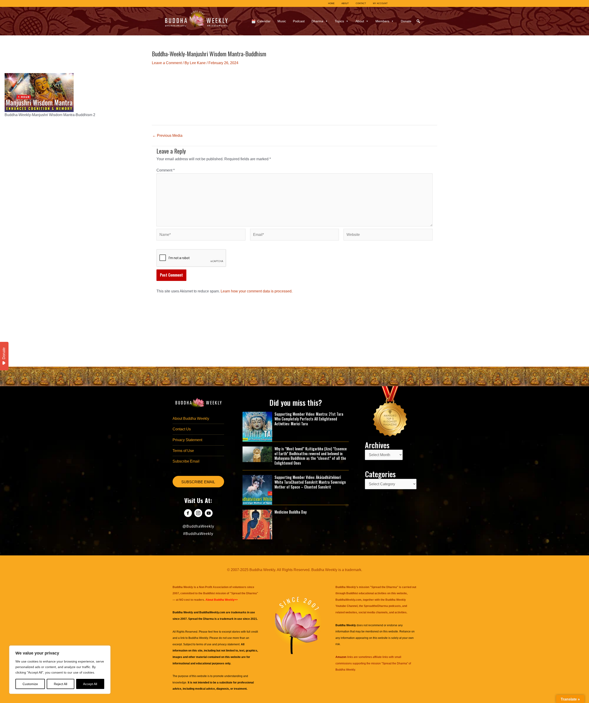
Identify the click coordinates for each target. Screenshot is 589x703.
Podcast (299, 21)
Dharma (317, 21)
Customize (30, 684)
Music (281, 21)
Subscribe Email (186, 461)
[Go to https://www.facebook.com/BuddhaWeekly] (188, 513)
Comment (165, 170)
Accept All (90, 684)
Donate (406, 21)
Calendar (264, 21)
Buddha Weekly (198, 638)
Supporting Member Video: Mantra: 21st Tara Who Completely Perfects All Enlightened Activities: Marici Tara (308, 418)
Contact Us (182, 429)
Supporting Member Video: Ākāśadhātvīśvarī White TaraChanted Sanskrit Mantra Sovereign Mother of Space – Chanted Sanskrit (310, 482)
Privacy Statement (187, 440)
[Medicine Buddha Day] (257, 524)
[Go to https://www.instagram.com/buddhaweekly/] (198, 513)
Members (382, 21)
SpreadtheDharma (376, 606)
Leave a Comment (167, 63)
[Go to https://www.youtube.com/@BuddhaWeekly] (209, 513)
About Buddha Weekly (191, 418)
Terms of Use (183, 451)
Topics (339, 21)
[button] (418, 21)
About (359, 21)
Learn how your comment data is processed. (256, 291)
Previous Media (167, 135)
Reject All (60, 684)
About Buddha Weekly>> (221, 599)
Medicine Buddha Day (290, 512)
